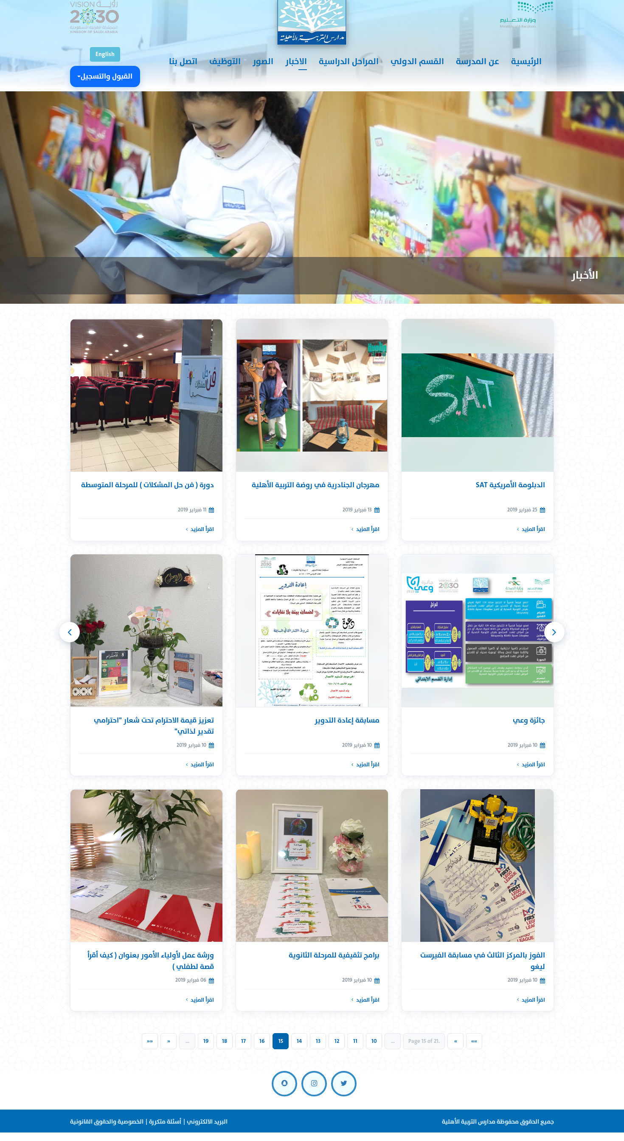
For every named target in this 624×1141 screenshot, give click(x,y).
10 (374, 1041)
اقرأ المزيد (533, 529)
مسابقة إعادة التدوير (347, 720)
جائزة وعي (529, 720)
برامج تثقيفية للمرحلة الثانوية (334, 955)
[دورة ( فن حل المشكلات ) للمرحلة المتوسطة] (146, 395)
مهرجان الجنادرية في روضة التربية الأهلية (315, 485)
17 (243, 1041)
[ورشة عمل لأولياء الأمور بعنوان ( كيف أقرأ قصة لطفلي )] (146, 865)
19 (206, 1041)
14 (299, 1041)
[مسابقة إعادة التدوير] (312, 630)
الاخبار (296, 61)
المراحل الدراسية (349, 61)
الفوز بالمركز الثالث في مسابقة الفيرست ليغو (482, 960)
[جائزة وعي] (478, 630)
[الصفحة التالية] (69, 632)
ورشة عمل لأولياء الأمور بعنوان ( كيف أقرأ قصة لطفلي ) (150, 960)
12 (336, 1041)
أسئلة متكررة (165, 1122)
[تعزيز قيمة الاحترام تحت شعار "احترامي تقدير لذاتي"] (146, 630)
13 (318, 1041)
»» (150, 1041)
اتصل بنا (183, 61)
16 (262, 1041)
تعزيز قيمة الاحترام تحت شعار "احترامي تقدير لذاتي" (154, 725)
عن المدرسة (477, 61)
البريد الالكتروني (207, 1122)
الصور (263, 61)
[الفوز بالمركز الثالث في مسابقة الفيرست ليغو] (478, 865)
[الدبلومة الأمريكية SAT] (478, 395)
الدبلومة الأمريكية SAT (510, 485)
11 (355, 1041)
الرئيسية (526, 61)
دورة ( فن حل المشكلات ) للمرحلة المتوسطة (147, 485)
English (105, 54)
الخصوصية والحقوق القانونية (106, 1122)
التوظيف (225, 61)
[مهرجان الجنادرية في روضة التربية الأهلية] (312, 395)
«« (474, 1041)
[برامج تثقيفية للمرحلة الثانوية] (312, 865)
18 (224, 1041)
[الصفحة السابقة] (554, 632)
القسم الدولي (417, 61)
